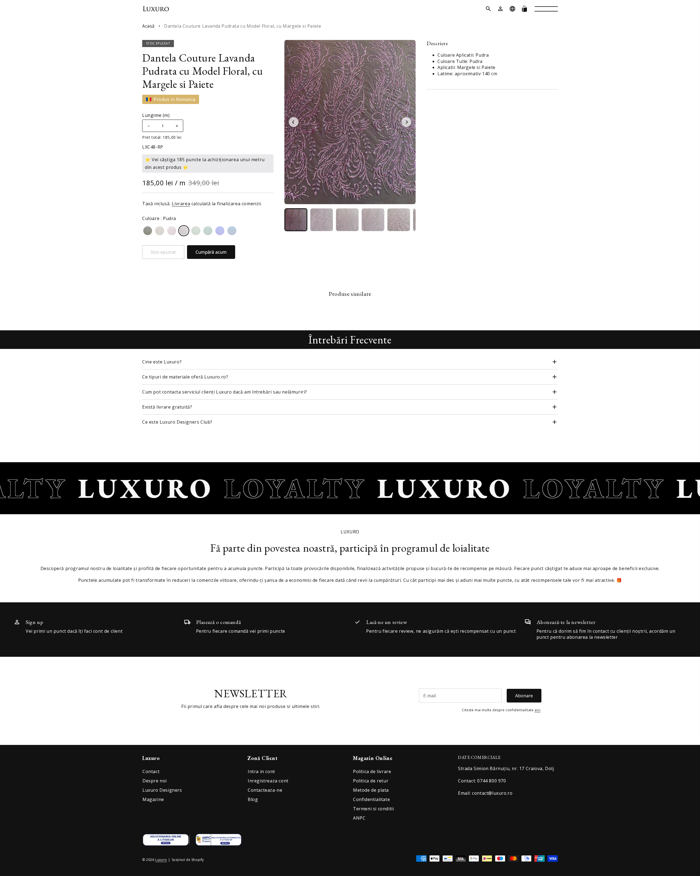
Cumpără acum (211, 252)
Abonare (524, 696)
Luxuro (161, 859)
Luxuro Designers (162, 790)
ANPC (359, 818)
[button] (488, 8)
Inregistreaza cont (268, 781)
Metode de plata (371, 790)
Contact (150, 771)
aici (537, 710)
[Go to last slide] (294, 122)
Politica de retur (370, 781)
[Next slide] (406, 122)
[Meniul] (546, 8)
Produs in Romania (174, 99)
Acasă (148, 26)
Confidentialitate (371, 799)
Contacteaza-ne (265, 790)
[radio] (147, 230)
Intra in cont (261, 771)
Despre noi (154, 781)
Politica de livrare (372, 771)
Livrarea (181, 204)
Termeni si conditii (373, 809)
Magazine (153, 799)
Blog (253, 799)
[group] (295, 219)
